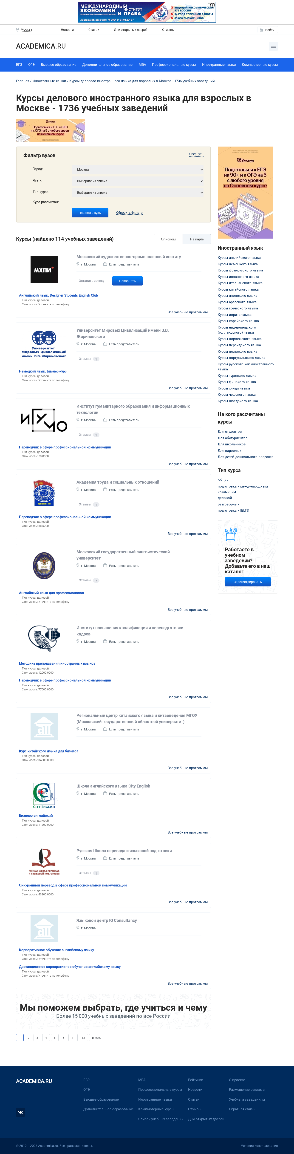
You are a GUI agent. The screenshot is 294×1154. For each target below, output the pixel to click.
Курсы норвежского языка (240, 339)
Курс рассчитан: (46, 202)
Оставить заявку (92, 281)
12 (83, 1037)
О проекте (237, 1080)
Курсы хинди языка (234, 388)
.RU (41, 46)
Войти (269, 30)
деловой (225, 498)
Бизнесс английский (36, 816)
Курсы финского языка (237, 382)
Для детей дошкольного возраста (245, 457)
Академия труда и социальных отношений (117, 482)
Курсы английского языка (239, 258)
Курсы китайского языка (238, 289)
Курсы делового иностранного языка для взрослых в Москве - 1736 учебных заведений (142, 81)
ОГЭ (31, 65)
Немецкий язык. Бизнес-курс (43, 371)
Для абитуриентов (233, 438)
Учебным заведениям (247, 1099)
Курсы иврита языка (235, 315)
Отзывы (168, 30)
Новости (67, 30)
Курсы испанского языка (238, 277)
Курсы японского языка (237, 296)
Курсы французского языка (240, 270)
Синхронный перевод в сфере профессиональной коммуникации (73, 885)
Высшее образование (58, 65)
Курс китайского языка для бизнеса (48, 751)
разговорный (229, 504)
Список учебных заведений (161, 1119)
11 (73, 1037)
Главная (22, 81)
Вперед (96, 1037)
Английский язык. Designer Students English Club (58, 295)
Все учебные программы (188, 312)
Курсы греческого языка (238, 308)
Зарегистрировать (248, 582)
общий (223, 480)
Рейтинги (195, 1080)
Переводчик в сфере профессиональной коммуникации (65, 447)
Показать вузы (90, 213)
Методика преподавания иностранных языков (57, 663)
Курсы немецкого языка (238, 264)
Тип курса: (41, 192)
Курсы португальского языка (241, 358)
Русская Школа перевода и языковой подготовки (124, 850)
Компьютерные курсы (260, 65)
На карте (197, 239)
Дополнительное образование (107, 65)
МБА (142, 65)
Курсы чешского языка (237, 394)
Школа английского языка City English (113, 786)
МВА (142, 1080)
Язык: (37, 180)
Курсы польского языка (237, 351)
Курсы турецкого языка (237, 376)
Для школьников (232, 444)
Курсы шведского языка (238, 401)
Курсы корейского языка (238, 321)
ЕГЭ (19, 65)
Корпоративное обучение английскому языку (56, 950)
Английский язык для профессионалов (51, 593)
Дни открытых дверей (130, 30)
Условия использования (259, 1146)
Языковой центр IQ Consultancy (106, 920)
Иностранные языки (219, 65)
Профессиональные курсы (174, 65)
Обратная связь (241, 1109)
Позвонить (127, 281)
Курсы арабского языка (237, 302)
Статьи (93, 30)
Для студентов (230, 432)
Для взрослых (229, 451)
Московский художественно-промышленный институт (129, 256)
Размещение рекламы (247, 1090)
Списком (168, 239)
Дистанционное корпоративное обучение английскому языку (70, 967)
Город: (38, 169)
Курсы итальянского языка (240, 283)
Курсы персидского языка (239, 345)
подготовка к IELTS (233, 510)
